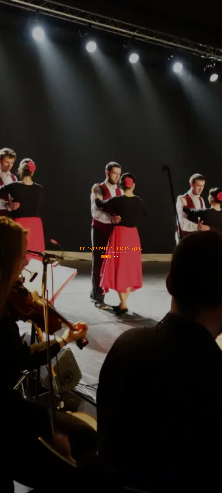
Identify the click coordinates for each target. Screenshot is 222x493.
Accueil (176, 2)
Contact (217, 2)
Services (197, 2)
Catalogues (203, 2)
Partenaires (210, 2)
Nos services (105, 259)
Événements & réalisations (186, 2)
